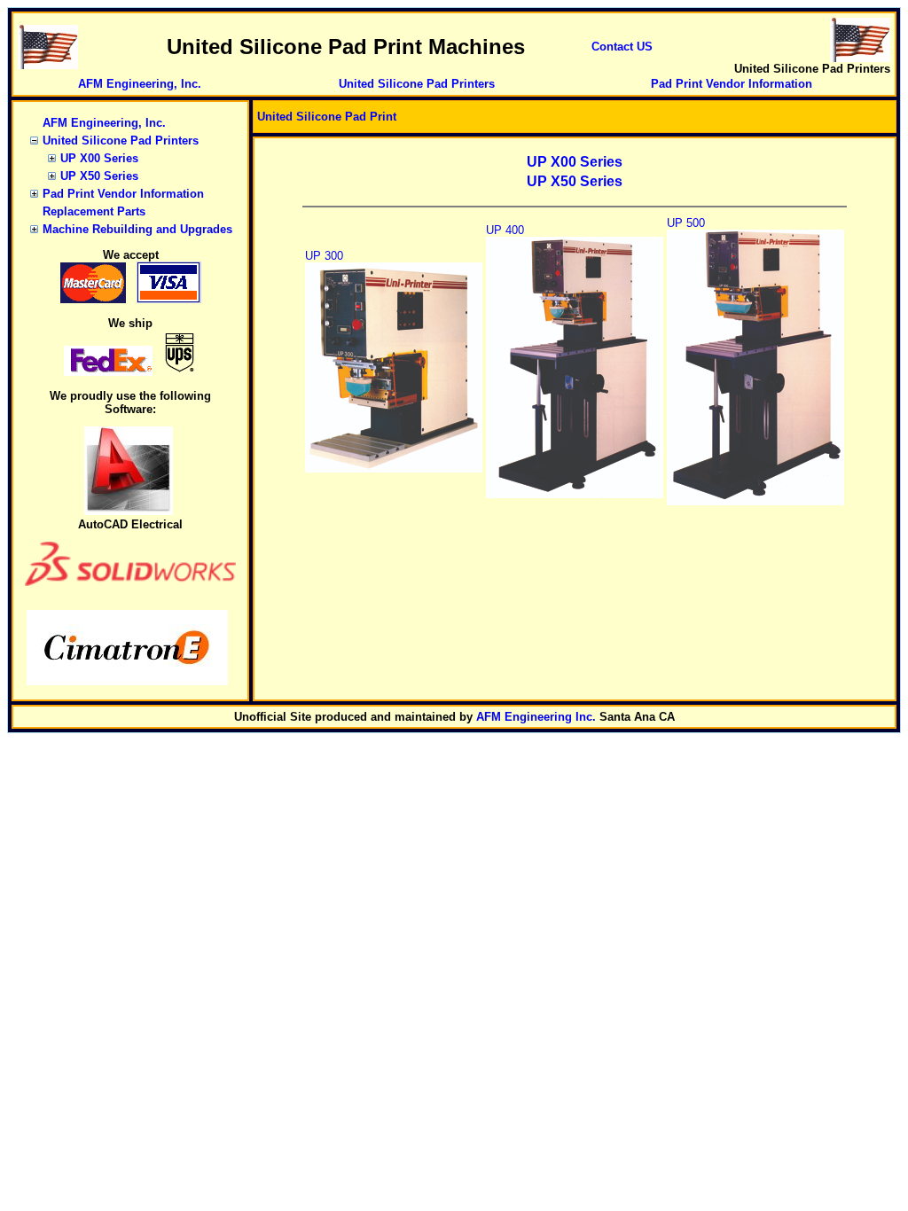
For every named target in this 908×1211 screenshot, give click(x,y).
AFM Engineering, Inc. (139, 83)
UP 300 (324, 255)
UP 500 (686, 223)
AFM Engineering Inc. (536, 716)
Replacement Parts (94, 211)
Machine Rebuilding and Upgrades (137, 229)
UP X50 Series (99, 176)
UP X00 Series (99, 158)
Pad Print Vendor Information (731, 83)
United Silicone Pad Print (326, 116)
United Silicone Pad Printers (417, 83)
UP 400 (505, 230)
